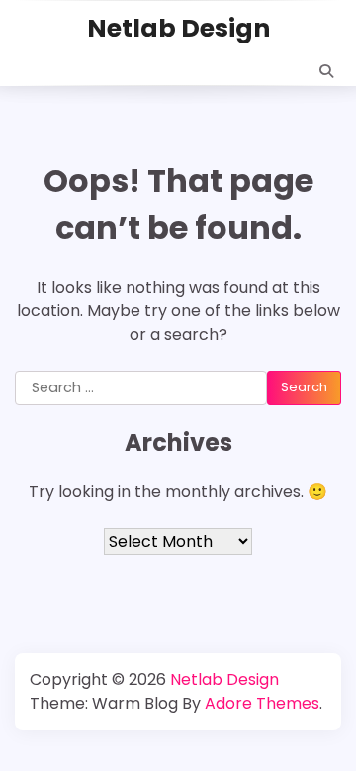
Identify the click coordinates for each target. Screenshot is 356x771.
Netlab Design (178, 28)
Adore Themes (262, 703)
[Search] (326, 71)
